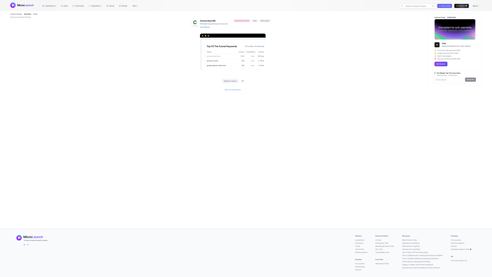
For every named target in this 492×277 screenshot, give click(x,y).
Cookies (454, 246)
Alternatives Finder (382, 264)
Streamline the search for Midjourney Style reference (421, 268)
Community (359, 243)
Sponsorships (360, 267)
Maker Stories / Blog (409, 240)
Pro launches (360, 264)
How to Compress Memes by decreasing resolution (420, 258)
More (135, 6)
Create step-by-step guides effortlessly (416, 262)
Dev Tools (379, 249)
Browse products (361, 252)
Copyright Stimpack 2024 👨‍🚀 (461, 249)
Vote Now (27, 14)
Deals (35, 14)
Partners (358, 270)
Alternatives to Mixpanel (410, 243)
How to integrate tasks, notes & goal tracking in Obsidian (422, 255)
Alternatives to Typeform (411, 246)
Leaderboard (359, 240)
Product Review (16, 14)
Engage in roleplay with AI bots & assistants (417, 265)
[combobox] (418, 6)
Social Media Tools (382, 252)
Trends (357, 246)
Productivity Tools (381, 243)
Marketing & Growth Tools (384, 246)
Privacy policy (456, 240)
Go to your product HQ (459, 260)
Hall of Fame (359, 249)
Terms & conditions (457, 243)
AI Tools (378, 240)
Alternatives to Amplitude (411, 249)
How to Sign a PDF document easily (415, 252)
